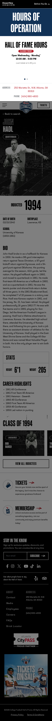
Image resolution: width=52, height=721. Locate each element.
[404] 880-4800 (29, 96)
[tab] (24, 79)
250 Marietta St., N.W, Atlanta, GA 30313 (31, 90)
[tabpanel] (26, 56)
